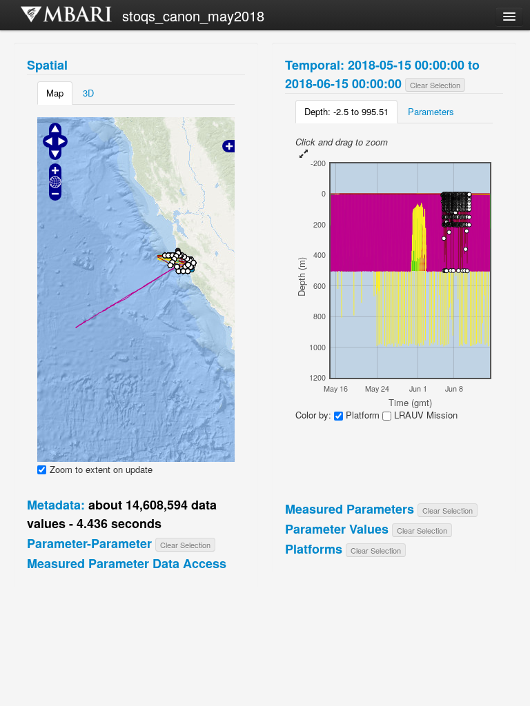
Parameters (431, 111)
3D (88, 92)
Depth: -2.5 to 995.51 (346, 111)
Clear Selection (185, 544)
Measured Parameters (349, 509)
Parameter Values (337, 529)
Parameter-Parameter (89, 543)
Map (54, 92)
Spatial (47, 65)
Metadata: (56, 505)
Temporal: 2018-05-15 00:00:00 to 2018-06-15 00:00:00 (382, 74)
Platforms (313, 549)
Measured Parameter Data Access (126, 563)
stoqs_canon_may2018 (193, 16)
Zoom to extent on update (101, 469)
